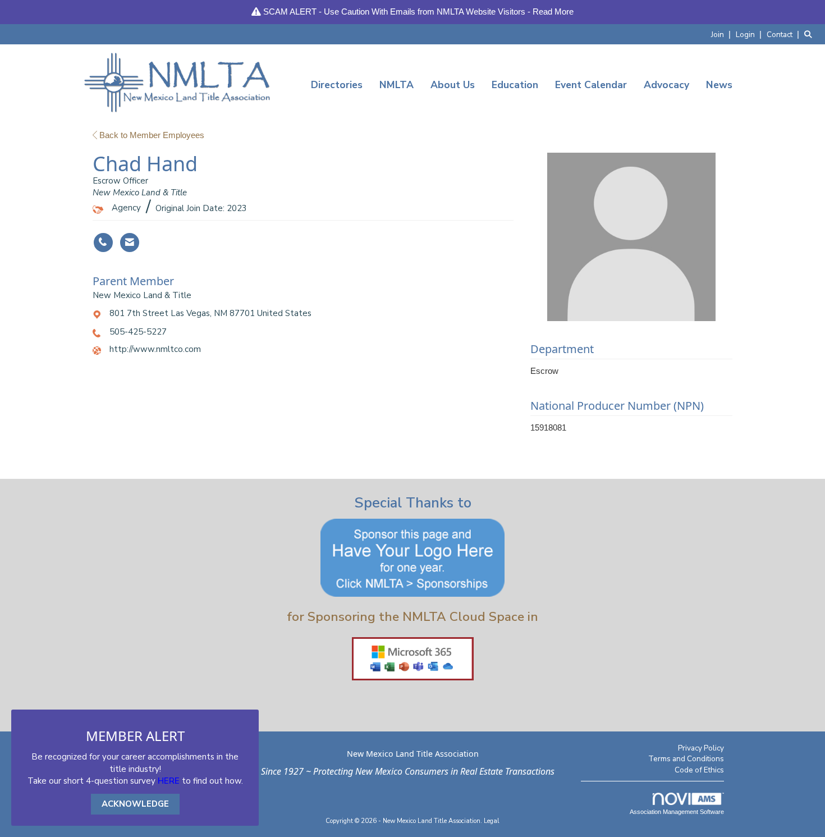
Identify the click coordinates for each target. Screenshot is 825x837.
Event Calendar (591, 85)
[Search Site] (810, 34)
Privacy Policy (701, 748)
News (719, 85)
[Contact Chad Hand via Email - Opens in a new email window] (129, 242)
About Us (452, 85)
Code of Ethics (699, 770)
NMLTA (396, 85)
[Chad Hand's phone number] (103, 242)
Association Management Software (677, 811)
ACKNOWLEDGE (135, 803)
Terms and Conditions (686, 758)
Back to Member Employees (150, 135)
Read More (553, 11)
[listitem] (722, 34)
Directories (337, 85)
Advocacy (666, 85)
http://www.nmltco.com (155, 349)
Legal (491, 821)
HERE (169, 780)
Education (515, 85)
